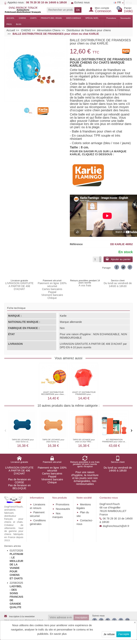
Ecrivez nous (82, 2)
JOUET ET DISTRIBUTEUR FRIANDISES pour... (84, 393)
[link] (116, 267)
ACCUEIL (10, 18)
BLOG (18, 24)
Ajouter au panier (121, 259)
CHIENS (22, 18)
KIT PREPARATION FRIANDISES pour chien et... (114, 441)
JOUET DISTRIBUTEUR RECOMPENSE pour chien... (53, 393)
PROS (9, 24)
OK (78, 9)
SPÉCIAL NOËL (92, 18)
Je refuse (109, 634)
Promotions (111, 18)
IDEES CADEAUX (73, 18)
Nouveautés (125, 18)
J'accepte (123, 634)
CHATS (33, 18)
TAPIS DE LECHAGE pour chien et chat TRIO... (84, 441)
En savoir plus (58, 633)
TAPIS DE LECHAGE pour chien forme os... (23, 441)
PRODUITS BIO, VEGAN (51, 18)
